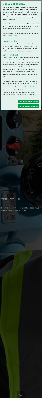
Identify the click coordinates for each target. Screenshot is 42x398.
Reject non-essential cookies (29, 106)
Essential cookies (10, 41)
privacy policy (12, 36)
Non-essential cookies (11, 55)
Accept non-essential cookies (28, 101)
